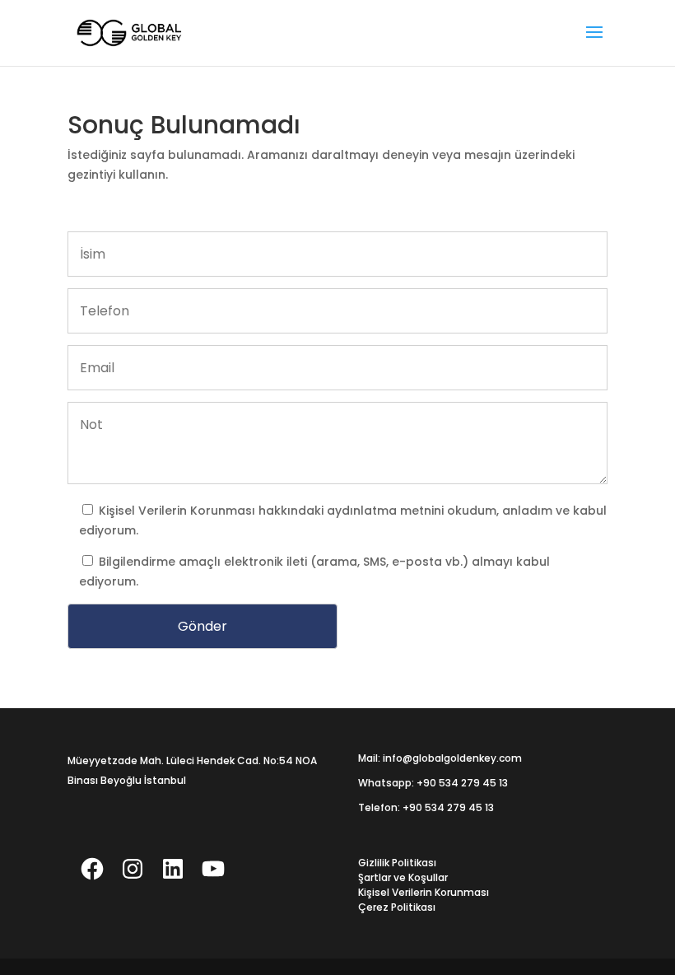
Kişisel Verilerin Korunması (178, 510)
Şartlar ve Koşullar (403, 877)
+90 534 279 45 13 (462, 783)
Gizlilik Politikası (397, 863)
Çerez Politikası (396, 907)
